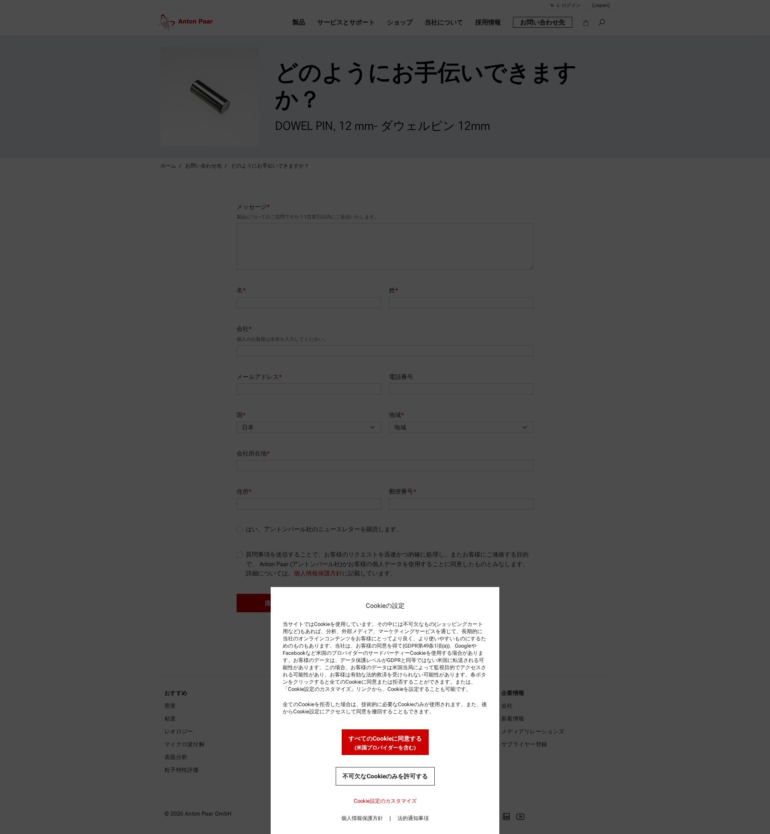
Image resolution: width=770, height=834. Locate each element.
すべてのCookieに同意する (385, 743)
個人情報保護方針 (362, 818)
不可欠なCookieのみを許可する (385, 776)
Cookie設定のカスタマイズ (385, 801)
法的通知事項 (413, 818)
